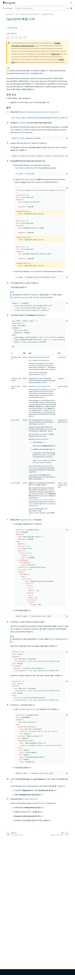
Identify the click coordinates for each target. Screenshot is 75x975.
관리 (17, 14)
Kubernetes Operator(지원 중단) (30, 14)
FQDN (30, 483)
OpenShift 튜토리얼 (47, 14)
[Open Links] (71, 2)
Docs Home (9, 14)
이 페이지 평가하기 (11, 33)
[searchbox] (41, 8)
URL (54, 453)
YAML (20, 524)
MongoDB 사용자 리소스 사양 (28, 709)
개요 (31, 73)
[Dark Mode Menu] (71, 8)
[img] (7, 37)
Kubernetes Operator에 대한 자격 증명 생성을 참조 (30, 297)
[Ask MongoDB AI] (68, 8)
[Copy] (67, 117)
